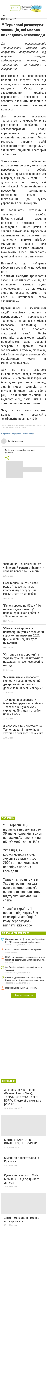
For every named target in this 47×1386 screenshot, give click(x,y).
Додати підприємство (23, 995)
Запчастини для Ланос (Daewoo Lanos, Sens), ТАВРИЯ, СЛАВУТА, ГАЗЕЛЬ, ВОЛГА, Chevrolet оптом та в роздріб (22, 1097)
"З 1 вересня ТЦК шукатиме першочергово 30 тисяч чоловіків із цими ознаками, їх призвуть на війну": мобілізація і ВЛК (23, 833)
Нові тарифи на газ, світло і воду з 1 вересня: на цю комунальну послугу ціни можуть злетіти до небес (21, 588)
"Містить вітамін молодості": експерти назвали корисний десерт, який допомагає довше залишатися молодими (23, 682)
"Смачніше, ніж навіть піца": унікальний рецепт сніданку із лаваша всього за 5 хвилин (23, 567)
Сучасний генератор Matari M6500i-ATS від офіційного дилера (22, 1179)
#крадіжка (16, 433)
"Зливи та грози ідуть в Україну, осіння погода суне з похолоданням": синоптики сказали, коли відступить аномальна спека (22, 889)
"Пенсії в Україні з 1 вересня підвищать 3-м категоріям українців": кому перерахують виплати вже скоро (20, 916)
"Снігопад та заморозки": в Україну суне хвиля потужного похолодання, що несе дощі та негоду (23, 660)
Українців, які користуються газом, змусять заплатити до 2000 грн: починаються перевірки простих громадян (20, 860)
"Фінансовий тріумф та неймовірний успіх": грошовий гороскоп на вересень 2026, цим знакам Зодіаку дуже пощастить (23, 635)
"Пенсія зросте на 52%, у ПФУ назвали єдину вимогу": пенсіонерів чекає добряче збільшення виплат (22, 611)
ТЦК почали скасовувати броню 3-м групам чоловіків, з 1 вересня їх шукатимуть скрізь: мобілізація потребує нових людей (23, 707)
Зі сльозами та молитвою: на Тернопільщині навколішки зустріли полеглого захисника (23, 729)
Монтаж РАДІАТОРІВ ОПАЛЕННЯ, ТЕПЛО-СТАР (20, 1141)
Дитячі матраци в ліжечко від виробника (21, 1219)
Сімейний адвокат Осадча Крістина (21, 1159)
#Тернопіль (6, 433)
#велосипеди (28, 433)
